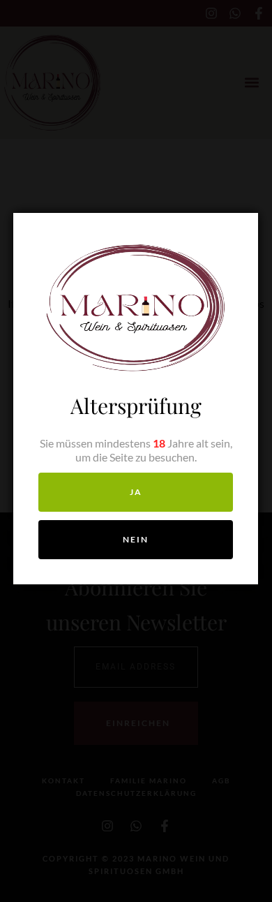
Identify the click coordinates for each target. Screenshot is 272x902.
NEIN (136, 539)
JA (136, 492)
